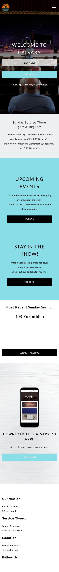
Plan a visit (30, 62)
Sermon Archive (29, 352)
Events (29, 219)
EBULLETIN (30, 282)
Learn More (29, 457)
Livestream (29, 74)
